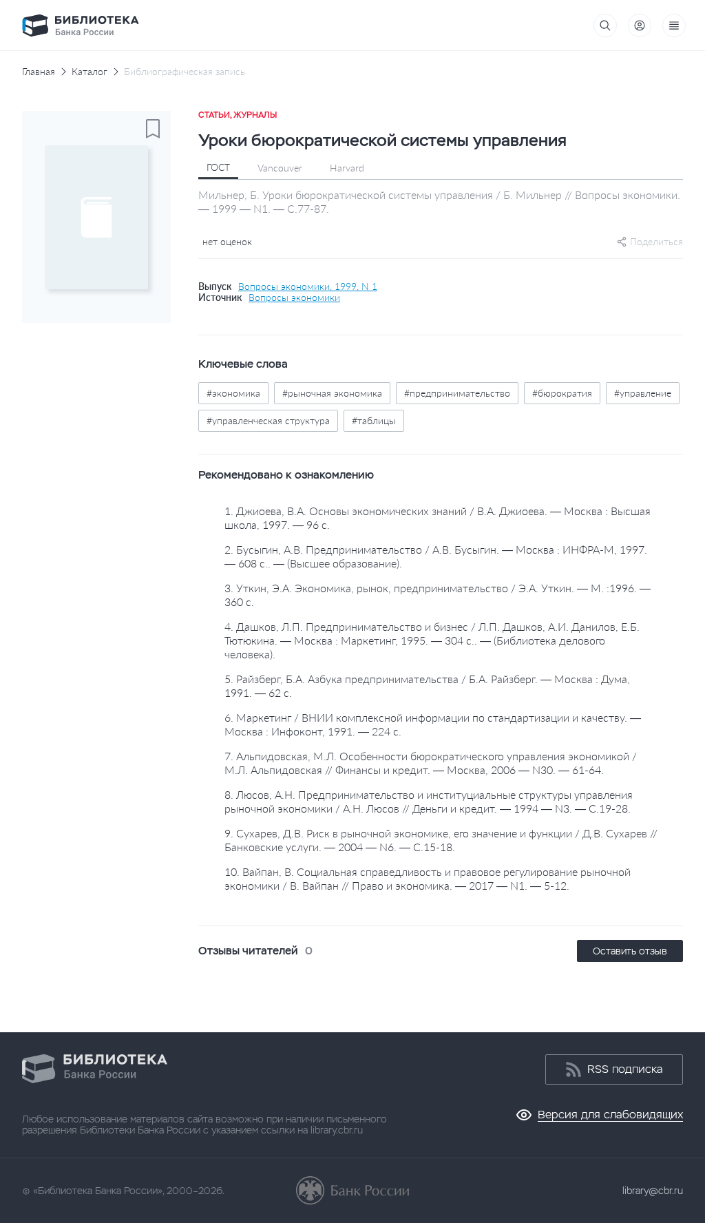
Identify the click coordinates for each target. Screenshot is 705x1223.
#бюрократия (562, 393)
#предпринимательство (457, 393)
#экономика (233, 393)
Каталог (89, 71)
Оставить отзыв (630, 951)
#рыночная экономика (332, 393)
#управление (642, 393)
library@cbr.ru (652, 1190)
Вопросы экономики (294, 297)
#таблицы (374, 420)
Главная (38, 71)
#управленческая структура (268, 420)
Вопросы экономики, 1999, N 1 (307, 286)
